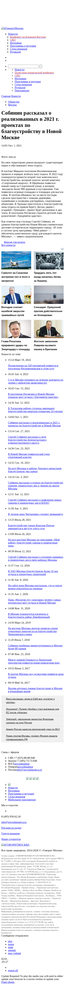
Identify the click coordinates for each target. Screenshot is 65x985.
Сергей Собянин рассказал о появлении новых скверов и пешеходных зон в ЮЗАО (35, 501)
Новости (13, 34)
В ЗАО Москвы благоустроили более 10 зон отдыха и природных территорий (33, 573)
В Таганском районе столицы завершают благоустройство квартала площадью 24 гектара (35, 410)
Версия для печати (14, 242)
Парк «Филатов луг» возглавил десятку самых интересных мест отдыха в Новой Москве (34, 601)
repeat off (13, 970)
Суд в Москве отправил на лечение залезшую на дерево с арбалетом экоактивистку (35, 381)
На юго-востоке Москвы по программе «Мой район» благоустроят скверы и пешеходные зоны (34, 542)
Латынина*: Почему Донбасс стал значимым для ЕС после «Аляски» (32, 711)
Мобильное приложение (22, 799)
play (10, 941)
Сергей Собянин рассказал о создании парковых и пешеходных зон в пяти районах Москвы (35, 558)
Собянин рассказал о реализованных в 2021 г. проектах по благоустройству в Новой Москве (34, 424)
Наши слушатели (11, 839)
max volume (14, 953)
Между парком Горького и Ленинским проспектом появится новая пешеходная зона (34, 661)
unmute (12, 950)
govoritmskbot (22, 763)
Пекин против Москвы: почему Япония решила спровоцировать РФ (31, 738)
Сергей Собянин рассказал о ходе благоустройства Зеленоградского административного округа (27, 439)
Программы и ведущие (23, 45)
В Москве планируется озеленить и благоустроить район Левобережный (29, 615)
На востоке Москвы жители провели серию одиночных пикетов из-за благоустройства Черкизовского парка (33, 631)
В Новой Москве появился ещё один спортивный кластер (29, 455)
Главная (5, 96)
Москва (12, 104)
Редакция (15, 51)
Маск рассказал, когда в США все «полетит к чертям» (30, 701)
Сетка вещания (18, 48)
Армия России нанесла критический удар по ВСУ (33, 729)
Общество (14, 101)
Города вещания (10, 833)
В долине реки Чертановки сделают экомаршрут (35, 514)
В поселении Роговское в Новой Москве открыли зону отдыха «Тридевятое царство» (33, 395)
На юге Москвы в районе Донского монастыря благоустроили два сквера (34, 470)
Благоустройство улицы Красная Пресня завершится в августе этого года (31, 527)
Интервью (16, 42)
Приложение (22, 90)
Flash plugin (7, 982)
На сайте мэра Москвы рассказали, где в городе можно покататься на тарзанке (35, 587)
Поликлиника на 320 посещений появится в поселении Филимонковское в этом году (33, 367)
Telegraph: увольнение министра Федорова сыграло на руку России (30, 721)
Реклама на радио (11, 827)
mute (10, 947)
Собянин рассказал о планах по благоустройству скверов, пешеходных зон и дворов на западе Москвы (35, 485)
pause (11, 944)
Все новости (8, 245)
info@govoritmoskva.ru (29, 769)
